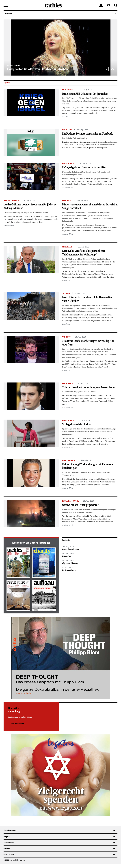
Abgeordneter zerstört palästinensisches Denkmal (39, 69)
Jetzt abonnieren (17, 724)
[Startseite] (53, 5)
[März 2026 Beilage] (44, 563)
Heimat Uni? (67, 556)
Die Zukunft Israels (69, 570)
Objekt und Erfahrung (70, 563)
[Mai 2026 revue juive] (18, 595)
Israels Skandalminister (71, 549)
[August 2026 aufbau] (44, 595)
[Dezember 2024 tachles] (18, 563)
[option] (60, 47)
